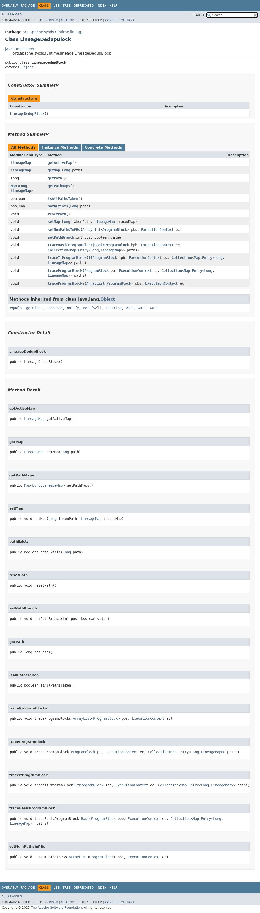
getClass (34, 308)
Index (101, 5)
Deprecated (84, 5)
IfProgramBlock (102, 258)
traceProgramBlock (65, 271)
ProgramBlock (115, 229)
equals (16, 308)
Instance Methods (60, 147)
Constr (51, 20)
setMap (54, 222)
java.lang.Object (19, 49)
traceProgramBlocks (66, 283)
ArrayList (91, 229)
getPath (55, 178)
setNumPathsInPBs (64, 229)
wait (130, 308)
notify (73, 308)
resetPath (57, 214)
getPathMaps (59, 186)
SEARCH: (198, 15)
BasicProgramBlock (111, 245)
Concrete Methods (103, 147)
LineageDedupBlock (27, 114)
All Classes (12, 14)
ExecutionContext (157, 229)
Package (28, 5)
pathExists (58, 206)
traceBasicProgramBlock (70, 245)
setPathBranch (61, 237)
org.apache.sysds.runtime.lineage (53, 32)
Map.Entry (79, 250)
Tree (67, 5)
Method (67, 20)
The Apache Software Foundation (56, 907)
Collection (58, 250)
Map (14, 186)
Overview (10, 5)
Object (27, 67)
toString (113, 308)
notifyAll (92, 308)
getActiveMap (60, 163)
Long (66, 170)
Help (113, 5)
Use (56, 5)
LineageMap (21, 163)
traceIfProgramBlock (67, 258)
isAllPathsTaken (63, 199)
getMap (54, 170)
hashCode (54, 308)
